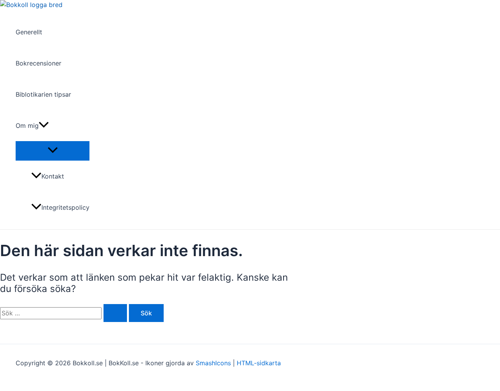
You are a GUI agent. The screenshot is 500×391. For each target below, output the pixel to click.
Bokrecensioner (38, 63)
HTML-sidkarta (259, 363)
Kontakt (52, 176)
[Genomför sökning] (115, 313)
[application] (44, 125)
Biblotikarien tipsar (43, 94)
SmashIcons (214, 363)
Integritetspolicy (65, 207)
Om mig (27, 125)
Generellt (29, 32)
